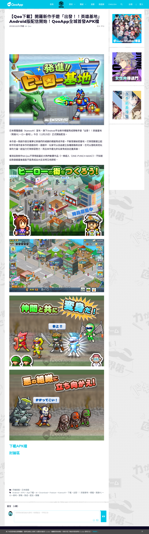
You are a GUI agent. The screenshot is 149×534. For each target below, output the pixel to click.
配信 (32, 495)
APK (23, 492)
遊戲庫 (101, 4)
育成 (26, 495)
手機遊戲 (16, 490)
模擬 (92, 492)
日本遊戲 (25, 490)
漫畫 (93, 4)
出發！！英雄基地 (80, 492)
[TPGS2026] (61, 4)
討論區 (14, 453)
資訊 (71, 4)
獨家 (82, 4)
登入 (141, 4)
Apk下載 (30, 492)
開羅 (37, 495)
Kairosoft (62, 492)
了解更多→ (95, 531)
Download (43, 492)
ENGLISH (112, 4)
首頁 (52, 4)
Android (15, 492)
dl (36, 492)
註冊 (130, 4)
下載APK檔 (18, 446)
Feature (53, 492)
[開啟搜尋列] (122, 4)
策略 (20, 495)
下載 (69, 492)
